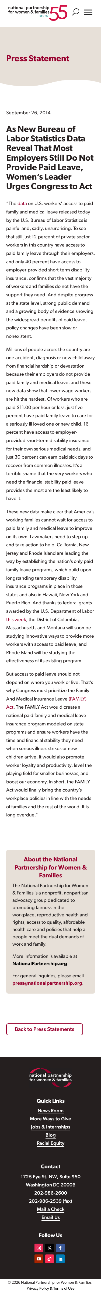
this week (16, 620)
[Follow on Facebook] (60, 1248)
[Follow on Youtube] (38, 1258)
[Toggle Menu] (88, 12)
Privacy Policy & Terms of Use (51, 1289)
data (22, 204)
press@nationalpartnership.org (47, 983)
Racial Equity (50, 1143)
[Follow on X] (49, 1248)
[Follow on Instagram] (38, 1248)
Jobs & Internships (50, 1127)
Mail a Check (50, 1209)
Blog (51, 1135)
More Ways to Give (50, 1119)
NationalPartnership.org (39, 964)
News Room (51, 1111)
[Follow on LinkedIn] (60, 1258)
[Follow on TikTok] (49, 1258)
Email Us (50, 1217)
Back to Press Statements (44, 1029)
